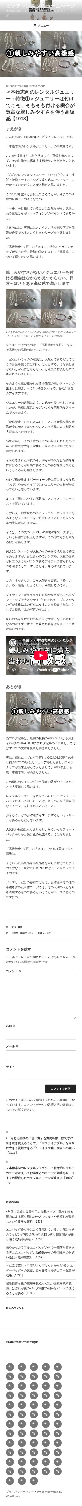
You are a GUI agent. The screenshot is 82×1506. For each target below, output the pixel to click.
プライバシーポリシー (20, 1491)
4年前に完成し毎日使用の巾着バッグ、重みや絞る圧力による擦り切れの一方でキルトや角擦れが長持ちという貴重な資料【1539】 (40, 1216)
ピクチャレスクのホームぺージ (40, 6)
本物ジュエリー (28, 933)
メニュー (43, 25)
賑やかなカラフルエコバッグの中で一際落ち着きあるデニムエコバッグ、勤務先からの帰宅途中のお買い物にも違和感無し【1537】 (40, 1252)
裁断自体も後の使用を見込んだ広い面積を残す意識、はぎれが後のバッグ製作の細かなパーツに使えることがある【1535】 (40, 1288)
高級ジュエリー (45, 933)
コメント (14, 971)
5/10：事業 (17, 927)
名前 (11, 1026)
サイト (10, 1066)
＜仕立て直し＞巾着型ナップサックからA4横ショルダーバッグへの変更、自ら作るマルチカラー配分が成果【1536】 (40, 1270)
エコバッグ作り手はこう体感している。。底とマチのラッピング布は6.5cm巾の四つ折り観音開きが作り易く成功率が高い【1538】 (40, 1234)
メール (12, 1046)
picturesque (37, 86)
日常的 (15, 933)
